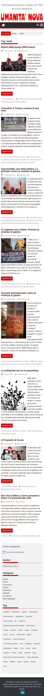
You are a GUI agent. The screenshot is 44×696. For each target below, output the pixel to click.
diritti (38, 157)
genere (12, 364)
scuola (14, 653)
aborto (36, 361)
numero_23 (21, 284)
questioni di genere (20, 102)
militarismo (7, 639)
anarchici (6, 612)
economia (29, 616)
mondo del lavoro (19, 639)
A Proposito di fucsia (12, 440)
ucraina (32, 662)
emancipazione (6, 220)
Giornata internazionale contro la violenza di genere (18, 294)
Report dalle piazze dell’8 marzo (18, 47)
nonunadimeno (24, 160)
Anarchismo (16, 612)
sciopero (13, 434)
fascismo (22, 621)
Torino (33, 364)
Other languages (9, 599)
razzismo (37, 644)
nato (21, 644)
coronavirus (38, 431)
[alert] (22, 552)
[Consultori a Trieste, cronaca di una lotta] (13, 118)
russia (28, 648)
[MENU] (41, 25)
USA (4, 666)
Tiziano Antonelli (32, 657)
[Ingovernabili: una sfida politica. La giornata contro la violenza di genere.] (13, 179)
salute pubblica (11, 162)
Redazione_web (22, 51)
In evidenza (26, 361)
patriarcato (18, 287)
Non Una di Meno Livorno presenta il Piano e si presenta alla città (20, 496)
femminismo (28, 99)
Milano (29, 634)
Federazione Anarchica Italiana (13, 625)
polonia (28, 364)
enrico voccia (7, 621)
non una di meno (31, 220)
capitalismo (19, 616)
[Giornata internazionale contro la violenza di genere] (13, 303)
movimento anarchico (10, 644)
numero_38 (21, 217)
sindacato (18, 489)
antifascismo (33, 612)
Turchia (25, 662)
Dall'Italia (15, 157)
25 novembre (33, 217)
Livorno (18, 364)
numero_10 (10, 99)
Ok (23, 692)
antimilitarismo (8, 616)
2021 (4, 361)
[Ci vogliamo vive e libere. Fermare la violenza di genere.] (13, 240)
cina (32, 431)
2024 (4, 99)
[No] (41, 687)
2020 (4, 431)
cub (33, 486)
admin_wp (21, 502)
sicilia (20, 653)
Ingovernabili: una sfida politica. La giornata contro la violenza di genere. (21, 170)
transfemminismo (23, 162)
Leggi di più (6, 93)
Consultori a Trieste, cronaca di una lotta (20, 109)
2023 (4, 217)
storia (34, 653)
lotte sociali (37, 99)
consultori (33, 157)
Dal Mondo (7, 590)
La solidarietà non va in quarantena (19, 370)
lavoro (5, 634)
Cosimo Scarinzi (26, 486)
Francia (5, 630)
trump (19, 662)
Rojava (16, 648)
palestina (28, 644)
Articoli (9, 157)
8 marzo (21, 99)
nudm (11, 102)
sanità (8, 434)
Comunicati (11, 361)
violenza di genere (33, 223)
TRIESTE (32, 162)
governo (13, 630)
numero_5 (22, 157)
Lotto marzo (5, 102)
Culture (5, 587)
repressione (7, 648)
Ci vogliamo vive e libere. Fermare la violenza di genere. (20, 230)
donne (40, 361)
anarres (24, 612)
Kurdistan (34, 630)
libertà (23, 220)
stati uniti (27, 653)
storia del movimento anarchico (14, 657)
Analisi (9, 217)
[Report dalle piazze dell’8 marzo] (13, 55)
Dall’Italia (6, 593)
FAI (16, 621)
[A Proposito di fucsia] (13, 448)
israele (27, 630)
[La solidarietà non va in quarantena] (13, 378)
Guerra (20, 630)
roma (22, 648)
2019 (4, 486)
